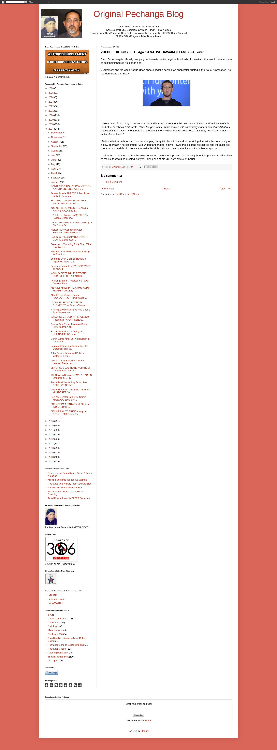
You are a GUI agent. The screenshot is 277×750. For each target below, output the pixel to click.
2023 (51, 102)
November (56, 137)
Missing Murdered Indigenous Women (67, 480)
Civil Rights (54, 626)
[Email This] (145, 166)
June (54, 160)
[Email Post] (140, 167)
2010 (51, 448)
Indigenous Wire (56, 599)
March (54, 173)
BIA (50, 615)
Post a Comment (113, 182)
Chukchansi (54, 622)
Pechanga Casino (57, 649)
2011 (51, 443)
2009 (51, 452)
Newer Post (108, 188)
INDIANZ (52, 595)
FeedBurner (145, 720)
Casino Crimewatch (58, 618)
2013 (51, 434)
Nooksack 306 (55, 634)
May (53, 164)
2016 (51, 421)
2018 (51, 124)
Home (167, 188)
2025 (51, 93)
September (57, 146)
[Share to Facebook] (153, 166)
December (56, 132)
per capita (53, 660)
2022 (51, 106)
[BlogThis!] (148, 166)
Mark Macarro (55, 630)
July (53, 155)
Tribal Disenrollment (58, 656)
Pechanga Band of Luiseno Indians (66, 645)
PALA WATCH (55, 603)
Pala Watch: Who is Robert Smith (65, 487)
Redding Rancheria (58, 652)
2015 (51, 425)
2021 (51, 111)
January (55, 182)
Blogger (145, 731)
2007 (51, 461)
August (55, 150)
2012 (51, 439)
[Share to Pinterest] (156, 166)
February (56, 177)
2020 (51, 115)
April (54, 169)
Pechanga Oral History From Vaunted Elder (70, 483)
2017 (51, 129)
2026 (51, 88)
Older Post (226, 188)
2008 (51, 457)
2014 (51, 430)
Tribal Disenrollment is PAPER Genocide (69, 498)
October (55, 142)
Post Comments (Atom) (127, 194)
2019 (51, 120)
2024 (51, 97)
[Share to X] (150, 166)
